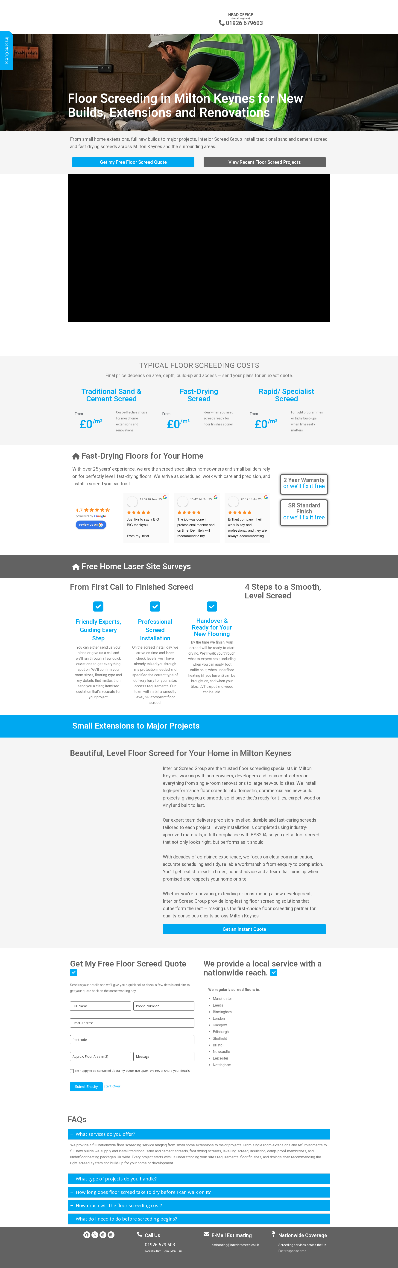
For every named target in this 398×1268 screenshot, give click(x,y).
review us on (88, 524)
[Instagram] (103, 1234)
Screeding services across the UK (302, 1245)
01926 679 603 (160, 1245)
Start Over (112, 1086)
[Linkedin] (111, 1234)
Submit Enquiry (86, 1087)
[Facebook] (86, 1234)
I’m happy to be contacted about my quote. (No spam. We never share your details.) (133, 1071)
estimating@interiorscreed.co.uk (235, 1245)
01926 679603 (241, 23)
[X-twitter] (94, 1234)
